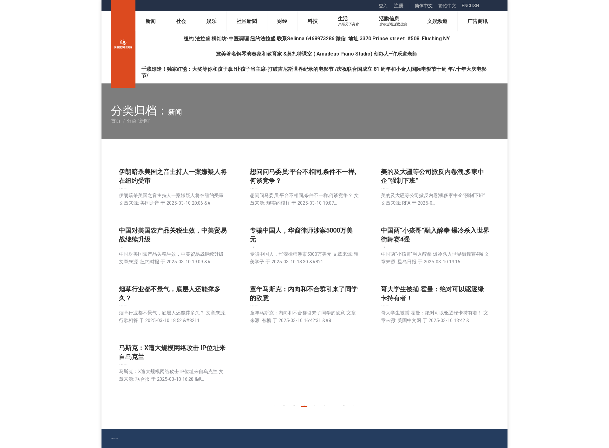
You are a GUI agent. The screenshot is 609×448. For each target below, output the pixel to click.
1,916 (324, 405)
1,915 (314, 405)
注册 (398, 6)
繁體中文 (447, 5)
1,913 (294, 405)
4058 (343, 405)
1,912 (284, 405)
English (470, 5)
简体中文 (424, 5)
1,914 (304, 405)
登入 (383, 5)
